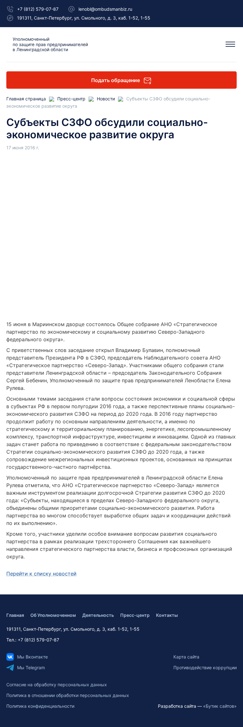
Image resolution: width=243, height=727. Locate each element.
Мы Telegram (31, 667)
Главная (15, 615)
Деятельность (98, 615)
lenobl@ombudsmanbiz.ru (105, 9)
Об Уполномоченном (53, 615)
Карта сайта (186, 656)
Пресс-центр (135, 615)
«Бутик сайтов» (220, 706)
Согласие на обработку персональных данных (56, 684)
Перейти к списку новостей (41, 573)
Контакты (167, 615)
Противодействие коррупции (205, 667)
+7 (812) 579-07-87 (38, 9)
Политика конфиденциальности (40, 706)
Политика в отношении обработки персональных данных (67, 695)
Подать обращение (115, 80)
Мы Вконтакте (32, 656)
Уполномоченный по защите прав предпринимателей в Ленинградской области (50, 44)
